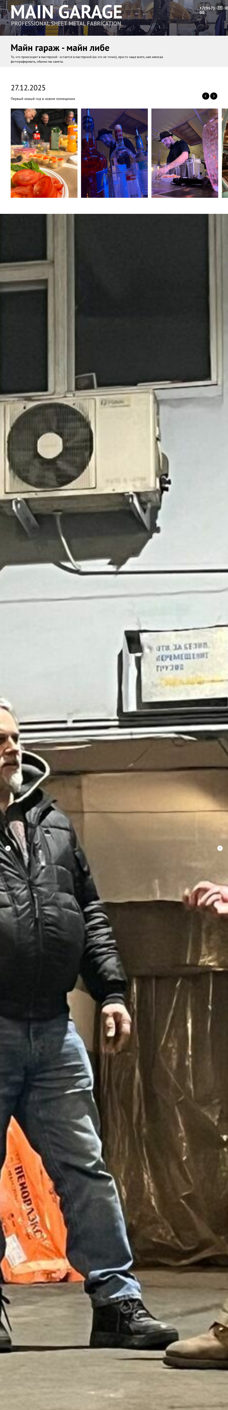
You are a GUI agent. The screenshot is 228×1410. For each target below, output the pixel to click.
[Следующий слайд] (220, 848)
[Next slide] (213, 96)
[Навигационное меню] (220, 8)
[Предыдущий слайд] (8, 848)
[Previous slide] (205, 96)
